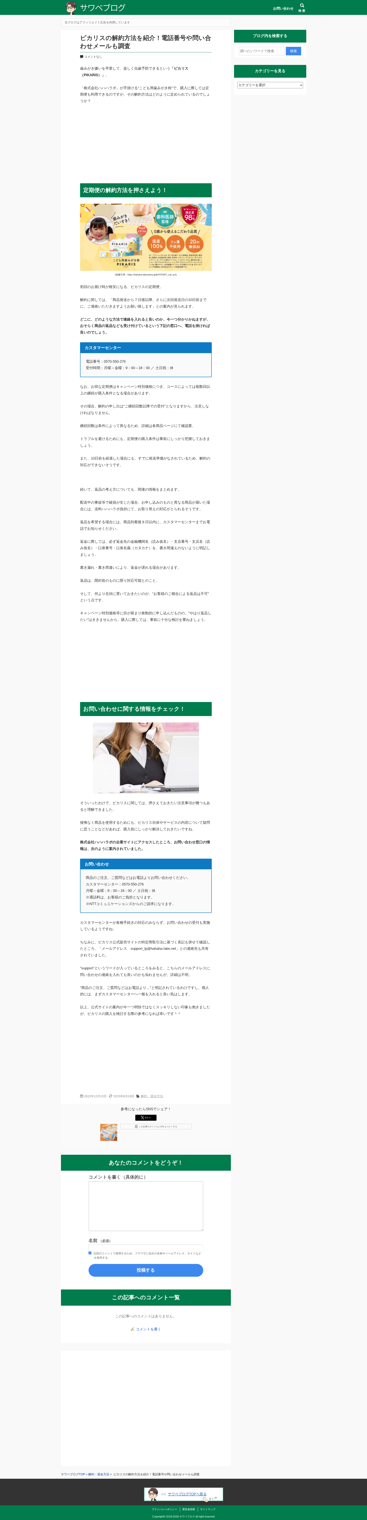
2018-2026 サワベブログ (180, 1516)
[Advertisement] (146, 141)
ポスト (148, 1117)
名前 (100, 1240)
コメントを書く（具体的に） (118, 1177)
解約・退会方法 (152, 1096)
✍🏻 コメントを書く (145, 1329)
